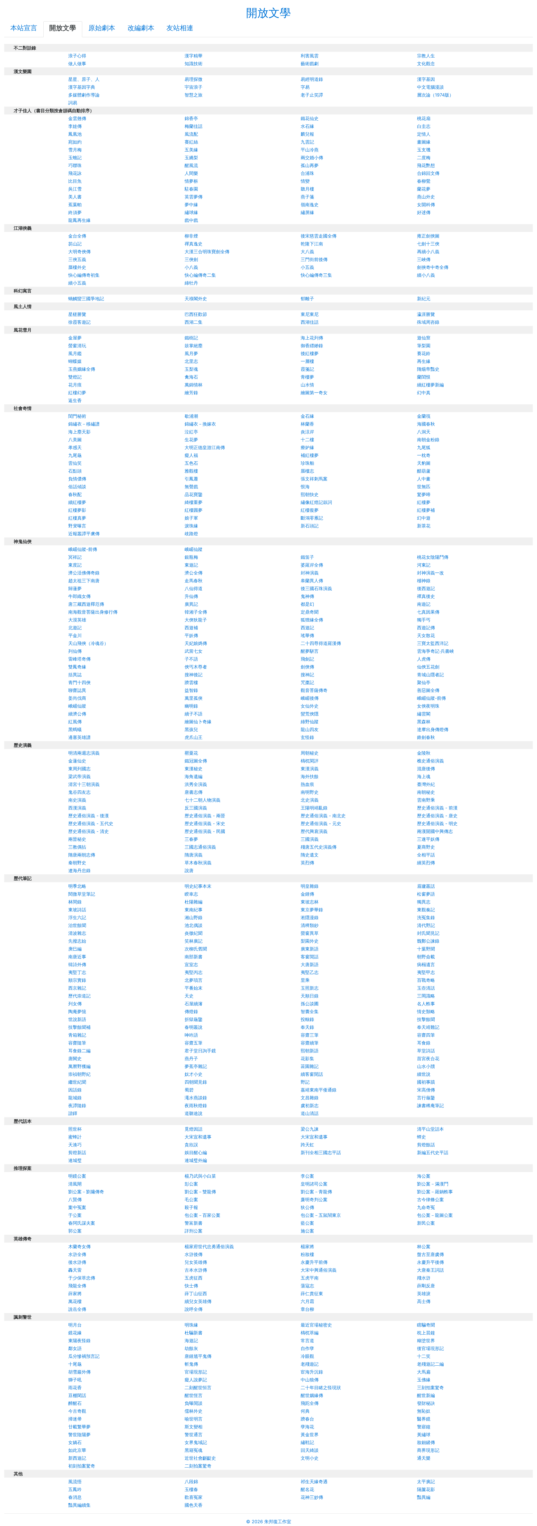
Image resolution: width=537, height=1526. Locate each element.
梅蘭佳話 (193, 126)
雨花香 (75, 1387)
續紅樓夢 (77, 502)
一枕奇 (423, 455)
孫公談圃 (310, 1003)
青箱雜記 (77, 1035)
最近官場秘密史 (316, 1325)
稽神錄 (423, 580)
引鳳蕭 (191, 479)
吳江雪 (75, 189)
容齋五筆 (193, 1043)
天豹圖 (423, 463)
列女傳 (75, 1003)
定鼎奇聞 (310, 612)
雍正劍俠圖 (428, 236)
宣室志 (191, 964)
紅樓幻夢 (77, 392)
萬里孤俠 (193, 698)
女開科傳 (426, 204)
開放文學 (268, 13)
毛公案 (191, 1199)
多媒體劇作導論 (84, 95)
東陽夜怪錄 (79, 1340)
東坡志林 (310, 902)
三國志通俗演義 (200, 847)
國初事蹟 (426, 1082)
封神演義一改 (430, 573)
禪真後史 (426, 596)
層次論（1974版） (435, 95)
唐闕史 (75, 1058)
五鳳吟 (75, 1489)
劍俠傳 (307, 667)
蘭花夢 (423, 189)
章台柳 (307, 1309)
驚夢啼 (423, 494)
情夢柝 (191, 181)
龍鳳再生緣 (79, 220)
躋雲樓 (191, 682)
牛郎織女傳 (79, 596)
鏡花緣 (75, 1332)
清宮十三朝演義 (84, 784)
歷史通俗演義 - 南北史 (323, 815)
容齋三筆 (310, 1035)
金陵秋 (423, 753)
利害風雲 (310, 55)
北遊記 (75, 627)
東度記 (75, 565)
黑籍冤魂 (193, 1450)
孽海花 (307, 1426)
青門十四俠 (79, 682)
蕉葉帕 (75, 204)
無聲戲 (191, 486)
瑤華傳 (307, 635)
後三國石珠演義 (316, 588)
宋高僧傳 (426, 1090)
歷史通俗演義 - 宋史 (205, 823)
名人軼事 (426, 1003)
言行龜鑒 (426, 1097)
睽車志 (191, 894)
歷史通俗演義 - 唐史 (437, 815)
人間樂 (191, 173)
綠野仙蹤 (310, 721)
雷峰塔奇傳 (79, 659)
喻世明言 (193, 1419)
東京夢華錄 (312, 909)
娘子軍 (191, 518)
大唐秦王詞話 (430, 1270)
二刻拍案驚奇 (198, 1466)
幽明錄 (191, 706)
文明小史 (310, 1458)
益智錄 (191, 690)
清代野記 (426, 925)
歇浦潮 (191, 416)
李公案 (307, 1176)
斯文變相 (193, 1426)
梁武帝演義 (79, 776)
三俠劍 (191, 259)
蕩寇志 (307, 1285)
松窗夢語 (426, 894)
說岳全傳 (77, 1309)
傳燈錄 (191, 1011)
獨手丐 (423, 620)
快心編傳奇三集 (316, 275)
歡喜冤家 (193, 1497)
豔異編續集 (79, 1505)
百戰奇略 (426, 980)
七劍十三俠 (428, 243)
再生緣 (423, 361)
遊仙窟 (423, 338)
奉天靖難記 (428, 1027)
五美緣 (191, 149)
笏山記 (75, 243)
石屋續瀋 (193, 1003)
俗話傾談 (77, 486)
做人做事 (77, 63)
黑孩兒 (191, 729)
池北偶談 (193, 925)
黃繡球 (423, 1434)
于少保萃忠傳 (81, 1278)
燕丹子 (191, 1058)
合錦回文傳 (428, 173)
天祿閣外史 (196, 298)
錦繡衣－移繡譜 (84, 424)
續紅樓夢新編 (430, 385)
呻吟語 (191, 1035)
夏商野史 (426, 847)
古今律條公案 (430, 1199)
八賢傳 (75, 1199)
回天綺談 (310, 1450)
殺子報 (191, 1207)
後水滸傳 (77, 1262)
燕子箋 (307, 196)
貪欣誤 (191, 1144)
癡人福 (191, 455)
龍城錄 (75, 1097)
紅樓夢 (423, 502)
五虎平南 (310, 1278)
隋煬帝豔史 (428, 369)
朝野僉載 (426, 956)
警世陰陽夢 (79, 1434)
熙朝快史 (310, 494)
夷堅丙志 (193, 972)
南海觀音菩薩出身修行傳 (92, 612)
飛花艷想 (426, 165)
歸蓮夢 (75, 588)
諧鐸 (72, 1113)
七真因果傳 (428, 612)
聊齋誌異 (77, 690)
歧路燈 (191, 533)
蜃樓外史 (77, 267)
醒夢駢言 (310, 651)
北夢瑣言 (193, 980)
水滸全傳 (77, 1254)
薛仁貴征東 (312, 1293)
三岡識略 (426, 996)
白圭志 (423, 126)
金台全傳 (77, 236)
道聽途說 (193, 1113)
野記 (305, 1082)
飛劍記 (307, 659)
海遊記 (191, 1340)
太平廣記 (426, 1481)
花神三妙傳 (312, 1497)
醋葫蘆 (423, 471)
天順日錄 (310, 996)
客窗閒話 (310, 956)
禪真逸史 (193, 243)
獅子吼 (75, 1379)
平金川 (75, 635)
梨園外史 (310, 941)
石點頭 (75, 471)
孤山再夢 (310, 165)
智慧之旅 (193, 95)
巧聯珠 (75, 165)
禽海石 (191, 377)
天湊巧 (75, 1144)
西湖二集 (193, 322)
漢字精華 (193, 55)
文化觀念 (426, 63)
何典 (305, 1411)
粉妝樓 (307, 1254)
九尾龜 (75, 455)
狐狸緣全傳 (312, 620)
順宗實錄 (77, 980)
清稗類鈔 (310, 925)
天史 (189, 996)
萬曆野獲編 (79, 1066)
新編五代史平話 (432, 1152)
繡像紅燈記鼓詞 (316, 502)
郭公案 (75, 1231)
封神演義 (310, 573)
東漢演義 (310, 768)
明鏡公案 (77, 1176)
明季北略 (77, 886)
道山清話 (310, 1113)
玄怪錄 (307, 737)
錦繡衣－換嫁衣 (200, 424)
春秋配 (75, 494)
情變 (305, 181)
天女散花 (426, 635)
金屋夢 (75, 338)
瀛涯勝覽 (426, 314)
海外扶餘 (310, 776)
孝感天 (75, 447)
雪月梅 (75, 149)
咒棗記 (307, 682)
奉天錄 (307, 1027)
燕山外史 (426, 196)
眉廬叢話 (426, 886)
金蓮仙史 (77, 761)
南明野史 (310, 792)
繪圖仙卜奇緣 (198, 721)
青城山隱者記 (430, 674)
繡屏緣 (307, 212)
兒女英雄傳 (196, 1262)
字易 (305, 87)
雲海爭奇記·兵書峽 (435, 651)
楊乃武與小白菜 (200, 1176)
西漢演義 (77, 808)
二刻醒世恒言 (198, 1387)
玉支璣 (423, 149)
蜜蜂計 (75, 1137)
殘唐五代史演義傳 (318, 847)
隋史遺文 (310, 855)
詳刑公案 (193, 1231)
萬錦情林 (193, 385)
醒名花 (307, 1489)
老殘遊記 (310, 1364)
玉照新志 (310, 988)
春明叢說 (193, 1027)
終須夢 (75, 212)
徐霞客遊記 (79, 322)
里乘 (305, 980)
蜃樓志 (307, 471)
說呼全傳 (193, 1309)
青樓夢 (307, 377)
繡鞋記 (307, 1442)
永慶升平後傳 (430, 1262)
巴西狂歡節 (196, 314)
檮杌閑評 (310, 761)
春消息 (75, 1497)
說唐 (189, 870)
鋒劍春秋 (426, 737)
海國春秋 (426, 424)
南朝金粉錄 (428, 439)
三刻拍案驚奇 (430, 1387)
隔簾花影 (426, 1489)
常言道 (307, 1340)
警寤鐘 (423, 1426)
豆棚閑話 (77, 1395)
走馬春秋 (193, 580)
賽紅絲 (191, 142)
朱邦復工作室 (277, 1521)
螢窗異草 (310, 933)
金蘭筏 (423, 416)
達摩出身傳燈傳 (432, 729)
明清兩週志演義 (84, 753)
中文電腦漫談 (430, 87)
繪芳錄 (191, 392)
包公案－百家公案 (202, 1215)
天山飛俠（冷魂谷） (88, 643)
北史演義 (310, 800)
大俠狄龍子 (196, 620)
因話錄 (75, 1090)
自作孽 (307, 1348)
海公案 (423, 1176)
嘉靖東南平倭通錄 (318, 1090)
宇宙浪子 (193, 87)
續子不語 (193, 714)
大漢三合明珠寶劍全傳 (207, 251)
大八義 (307, 251)
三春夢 (191, 839)
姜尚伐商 (77, 698)
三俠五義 (77, 259)
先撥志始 (77, 941)
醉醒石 (75, 1403)
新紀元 (423, 298)
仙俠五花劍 (428, 667)
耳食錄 (423, 1043)
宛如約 (75, 142)
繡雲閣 (423, 714)
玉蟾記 (75, 157)
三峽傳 (423, 259)
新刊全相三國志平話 (321, 1152)
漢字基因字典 (81, 87)
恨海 (305, 486)
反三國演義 (196, 808)
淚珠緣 (191, 526)
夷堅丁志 (77, 972)
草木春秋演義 (198, 862)
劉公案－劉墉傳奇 (86, 1191)
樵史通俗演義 (430, 761)
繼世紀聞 (77, 1082)
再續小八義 (428, 251)
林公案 (423, 1246)
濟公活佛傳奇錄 (84, 573)
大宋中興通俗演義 (318, 1270)
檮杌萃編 (310, 1332)
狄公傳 (307, 1207)
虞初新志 (310, 1105)
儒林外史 (193, 1411)
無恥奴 (423, 1411)
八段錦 (191, 1481)
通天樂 (423, 1458)
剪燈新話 (77, 1152)
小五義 (307, 267)
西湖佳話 (310, 322)
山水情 (307, 385)
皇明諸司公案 (314, 1184)
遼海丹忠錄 (79, 870)
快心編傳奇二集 (200, 275)
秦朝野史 (77, 862)
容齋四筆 (426, 1035)
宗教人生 (426, 55)
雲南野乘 (426, 800)
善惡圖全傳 (428, 690)
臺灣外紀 (426, 784)
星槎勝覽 (77, 314)
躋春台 (307, 1419)
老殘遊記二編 (430, 1364)
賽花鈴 (423, 353)
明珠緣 (191, 1325)
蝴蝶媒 (75, 361)
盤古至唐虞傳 (430, 1254)
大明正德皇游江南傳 (205, 447)
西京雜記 (77, 988)
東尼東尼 (310, 314)
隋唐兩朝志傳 (81, 855)
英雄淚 (423, 1293)
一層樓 (307, 361)
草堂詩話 (426, 1050)
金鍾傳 (307, 894)
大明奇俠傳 (79, 251)
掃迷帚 (75, 1419)
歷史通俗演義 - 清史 (88, 831)
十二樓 (307, 439)
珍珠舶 (307, 463)
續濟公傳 (77, 714)
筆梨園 (423, 345)
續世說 (423, 1074)
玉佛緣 (423, 1379)
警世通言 (193, 1434)
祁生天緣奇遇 (314, 1481)
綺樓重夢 (193, 502)
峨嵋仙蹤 (193, 549)
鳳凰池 (75, 134)
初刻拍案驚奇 (81, 1466)
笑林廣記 (193, 941)
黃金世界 (310, 1434)
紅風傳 (75, 721)
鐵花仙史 (310, 118)
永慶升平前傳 (314, 1262)
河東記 (423, 565)
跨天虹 (307, 1144)
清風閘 (75, 1184)
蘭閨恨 (423, 377)
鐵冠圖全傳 (196, 761)
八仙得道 (193, 588)
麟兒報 (307, 134)
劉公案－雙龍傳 (200, 1191)
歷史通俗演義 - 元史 (321, 823)
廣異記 (191, 604)
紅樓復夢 (310, 510)
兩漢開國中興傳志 (435, 831)
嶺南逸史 (310, 204)
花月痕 (75, 385)
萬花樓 (75, 1301)
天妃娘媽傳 (196, 643)
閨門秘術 (77, 416)
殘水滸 (423, 1278)
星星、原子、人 (84, 79)
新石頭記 (310, 526)
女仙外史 (310, 706)
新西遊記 (77, 1458)
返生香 (75, 400)
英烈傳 (307, 862)
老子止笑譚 (312, 95)
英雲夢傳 (193, 196)
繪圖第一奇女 (314, 392)
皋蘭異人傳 (312, 580)
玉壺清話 (426, 988)
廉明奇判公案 (314, 1199)
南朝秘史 (426, 792)
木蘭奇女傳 (79, 1246)
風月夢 (191, 353)
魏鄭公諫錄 (428, 941)
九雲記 (307, 142)
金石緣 (307, 416)
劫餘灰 (191, 1348)
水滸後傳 (193, 1254)
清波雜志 (77, 933)
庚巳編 (75, 949)
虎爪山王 (193, 737)
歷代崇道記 (79, 996)
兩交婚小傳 (312, 157)
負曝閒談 (193, 1403)
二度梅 (423, 157)
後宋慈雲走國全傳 (318, 236)
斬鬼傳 (191, 1364)
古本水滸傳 (196, 1270)
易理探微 (193, 79)
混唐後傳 (426, 768)
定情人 (423, 134)
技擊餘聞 (426, 1019)
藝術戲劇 (310, 63)
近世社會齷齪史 (200, 1458)
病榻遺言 (426, 964)
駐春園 (191, 189)
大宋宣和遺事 (198, 1137)
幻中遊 (423, 518)
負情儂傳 (77, 479)
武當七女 (193, 651)
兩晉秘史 (77, 839)
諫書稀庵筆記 (430, 1105)
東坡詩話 (77, 909)
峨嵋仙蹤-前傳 (82, 549)
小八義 (191, 267)
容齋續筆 (310, 1043)
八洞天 (423, 432)
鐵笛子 (307, 557)
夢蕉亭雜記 (196, 1066)
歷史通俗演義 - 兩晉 (205, 815)
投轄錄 (307, 1019)
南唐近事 (77, 956)
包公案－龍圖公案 (435, 1215)
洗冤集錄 (426, 917)
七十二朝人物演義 (202, 800)
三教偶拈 (77, 847)
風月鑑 (75, 353)
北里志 (191, 361)
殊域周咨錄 (428, 322)
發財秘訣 (426, 1403)
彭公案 (191, 1184)
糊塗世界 (426, 1340)
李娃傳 (75, 126)
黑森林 (423, 721)
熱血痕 (307, 784)
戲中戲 (191, 220)
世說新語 (77, 1019)
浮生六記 (77, 917)
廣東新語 (310, 949)
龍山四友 (310, 729)
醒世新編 (426, 1395)
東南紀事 (193, 909)
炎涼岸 (307, 432)
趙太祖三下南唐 (84, 580)
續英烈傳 (426, 862)
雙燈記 (75, 377)
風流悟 (75, 1481)
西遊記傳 (426, 627)
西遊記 (307, 627)
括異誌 (75, 674)
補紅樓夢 (310, 455)
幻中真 (423, 392)
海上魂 (423, 776)
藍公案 (307, 1223)
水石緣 (307, 126)
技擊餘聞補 (79, 1027)
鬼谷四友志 (79, 792)
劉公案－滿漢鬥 (432, 1184)
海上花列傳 (312, 338)
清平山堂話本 (430, 1129)
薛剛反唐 (426, 1285)
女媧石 (75, 1442)
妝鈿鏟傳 (426, 1442)
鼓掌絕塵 (193, 345)
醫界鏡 (423, 1419)
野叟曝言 (77, 526)
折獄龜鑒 (193, 1019)
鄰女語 (75, 1348)
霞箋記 (307, 369)
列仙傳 (75, 651)
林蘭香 (307, 424)
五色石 (191, 463)
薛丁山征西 (196, 1293)
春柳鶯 (423, 181)
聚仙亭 (423, 682)
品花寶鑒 (193, 494)
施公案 (307, 1231)
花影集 (307, 1058)
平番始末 (193, 988)
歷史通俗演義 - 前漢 (437, 808)
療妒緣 (307, 447)
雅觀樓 (191, 471)
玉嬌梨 (191, 157)
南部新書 (193, 956)
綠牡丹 (191, 283)
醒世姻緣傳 (312, 1395)
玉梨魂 (191, 369)
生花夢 (191, 439)
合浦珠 (307, 173)
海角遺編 (193, 776)
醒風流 (191, 165)
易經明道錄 (312, 79)
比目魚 (75, 181)
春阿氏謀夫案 (81, 1223)
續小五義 (77, 283)
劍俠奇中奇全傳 (432, 267)
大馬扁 (423, 1372)
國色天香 (193, 1505)
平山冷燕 (310, 149)
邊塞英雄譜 (79, 737)
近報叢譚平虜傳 (84, 533)
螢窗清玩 (77, 345)
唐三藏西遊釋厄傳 (86, 604)
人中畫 (423, 479)
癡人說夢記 (196, 1379)
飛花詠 (75, 173)
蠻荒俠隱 (310, 714)
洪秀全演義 (196, 784)
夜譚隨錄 (77, 1105)
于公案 (75, 1215)
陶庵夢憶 (77, 1011)
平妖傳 (191, 635)
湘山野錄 (193, 917)
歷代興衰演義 (314, 831)
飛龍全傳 (77, 1285)
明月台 (75, 1325)
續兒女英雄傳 (198, 1301)
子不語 (191, 659)
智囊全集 (310, 1011)
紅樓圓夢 (193, 510)
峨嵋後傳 (310, 698)
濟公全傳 (193, 573)
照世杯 (75, 1129)
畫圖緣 (423, 142)
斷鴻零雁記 (312, 518)
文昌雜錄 (310, 1097)
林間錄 (75, 902)
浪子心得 (77, 55)
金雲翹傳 (77, 118)
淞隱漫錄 (310, 917)
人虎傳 (423, 659)
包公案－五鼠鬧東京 (321, 1215)
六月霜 (307, 1301)
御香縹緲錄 (312, 345)
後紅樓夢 (310, 353)
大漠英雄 (77, 620)
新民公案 (426, 1223)
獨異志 (423, 902)
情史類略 (426, 1011)
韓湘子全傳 (196, 612)
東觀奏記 (426, 909)
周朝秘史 (310, 753)
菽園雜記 (310, 1066)
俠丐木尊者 (196, 667)
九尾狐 (423, 447)
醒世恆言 (193, 1395)
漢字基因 (426, 79)
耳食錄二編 (79, 1050)
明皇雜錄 (310, 886)
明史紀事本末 (198, 886)
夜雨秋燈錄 (196, 1105)
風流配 (191, 134)
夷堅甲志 (426, 972)
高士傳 (423, 1301)
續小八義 (426, 275)
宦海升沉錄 (312, 1372)
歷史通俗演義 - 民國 (205, 831)
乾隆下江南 (312, 243)
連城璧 (75, 1160)
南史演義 (77, 800)
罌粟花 (191, 753)
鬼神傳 (307, 596)
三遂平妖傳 (428, 839)
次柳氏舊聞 (196, 949)
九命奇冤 (426, 1207)
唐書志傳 (193, 792)
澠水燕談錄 (196, 1097)
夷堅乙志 (310, 972)
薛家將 (75, 1293)
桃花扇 (423, 118)
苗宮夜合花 (428, 1058)
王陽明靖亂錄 (314, 808)
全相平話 (426, 855)
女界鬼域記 (196, 1442)
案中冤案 (77, 1207)
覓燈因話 (193, 1129)
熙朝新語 (310, 1050)
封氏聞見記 (428, 933)
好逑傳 (423, 212)
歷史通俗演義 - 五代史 (90, 823)
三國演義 (310, 839)
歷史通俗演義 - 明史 (437, 823)
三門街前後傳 (314, 259)
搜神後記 (193, 674)
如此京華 (77, 1450)
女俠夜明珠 (428, 706)
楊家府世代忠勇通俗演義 (209, 1246)
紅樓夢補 (426, 510)
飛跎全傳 (310, 1403)
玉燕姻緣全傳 (81, 369)
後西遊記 (426, 588)
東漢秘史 (193, 768)
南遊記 (423, 604)
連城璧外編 (196, 1160)
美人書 (75, 196)
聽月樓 (307, 189)
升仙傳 (191, 596)
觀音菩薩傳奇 (314, 690)
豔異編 (423, 1497)
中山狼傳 (310, 1379)
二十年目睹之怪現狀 (321, 1387)
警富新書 (193, 1223)
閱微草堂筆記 (81, 894)
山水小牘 (426, 1066)
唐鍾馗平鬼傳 (198, 1356)
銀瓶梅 (191, 557)
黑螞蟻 (75, 729)
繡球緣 (191, 212)
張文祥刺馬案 (314, 479)
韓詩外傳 (77, 964)
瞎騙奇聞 (426, 1325)
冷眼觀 (307, 1356)
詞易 (72, 102)
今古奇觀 (77, 1411)
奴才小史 (193, 1074)
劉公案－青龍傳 (316, 1191)
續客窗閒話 (312, 1074)
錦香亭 (191, 118)
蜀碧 (189, 1090)
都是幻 (307, 604)
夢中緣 (191, 204)
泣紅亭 (191, 432)
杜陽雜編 (193, 902)
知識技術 (193, 63)
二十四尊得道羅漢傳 (321, 643)
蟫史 (421, 1137)
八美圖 (75, 439)
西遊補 (191, 627)
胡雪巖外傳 (79, 1372)
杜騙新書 (193, 1332)
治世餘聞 (77, 925)
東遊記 (191, 565)
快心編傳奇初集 (84, 275)
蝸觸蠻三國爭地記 (86, 298)
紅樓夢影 (77, 510)
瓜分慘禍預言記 (84, 1356)
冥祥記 (75, 557)
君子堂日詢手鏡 (200, 1050)
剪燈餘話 (426, 1144)
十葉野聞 (426, 949)
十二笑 (423, 1356)
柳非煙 (191, 236)
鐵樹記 (191, 338)
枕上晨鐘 (426, 1332)
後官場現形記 (430, 1348)
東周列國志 (79, 768)
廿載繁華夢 (79, 1426)
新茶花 (423, 526)
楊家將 (307, 1246)
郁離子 (307, 298)
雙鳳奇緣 (77, 667)
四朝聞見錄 (196, 1082)
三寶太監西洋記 (432, 643)
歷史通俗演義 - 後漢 (88, 815)
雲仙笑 (75, 463)
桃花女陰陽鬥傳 (432, 557)
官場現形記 (196, 1372)
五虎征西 (193, 1278)
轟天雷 (75, 1270)
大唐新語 (310, 964)
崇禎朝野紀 (79, 1074)
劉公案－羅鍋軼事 (435, 1191)
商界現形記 (428, 1450)
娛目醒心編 (196, 1152)
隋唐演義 (193, 855)
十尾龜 (75, 1364)
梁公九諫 (310, 1129)
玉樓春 (191, 1489)
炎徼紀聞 (193, 933)
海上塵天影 (79, 432)
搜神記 (307, 674)
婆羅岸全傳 (312, 565)
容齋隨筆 (77, 1043)
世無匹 (423, 486)
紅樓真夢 (77, 518)
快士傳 (191, 1285)
